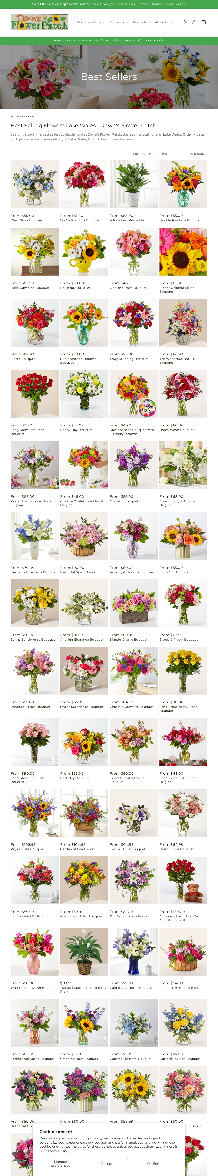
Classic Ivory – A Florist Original (178, 503)
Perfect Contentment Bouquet (127, 780)
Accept (106, 1164)
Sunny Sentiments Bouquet (33, 639)
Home (15, 116)
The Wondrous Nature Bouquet (177, 361)
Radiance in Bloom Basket (180, 988)
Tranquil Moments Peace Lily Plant (83, 989)
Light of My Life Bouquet (31, 916)
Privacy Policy (56, 1151)
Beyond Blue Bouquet (127, 849)
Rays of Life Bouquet (27, 849)
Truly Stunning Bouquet (129, 359)
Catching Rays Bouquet (79, 1059)
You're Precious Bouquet (80, 220)
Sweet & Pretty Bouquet (178, 639)
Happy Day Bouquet (76, 430)
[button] (119, 22)
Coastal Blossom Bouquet (131, 1059)
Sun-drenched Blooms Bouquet (78, 361)
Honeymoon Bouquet (176, 430)
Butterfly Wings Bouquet (179, 1059)
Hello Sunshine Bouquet (30, 288)
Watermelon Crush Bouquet (33, 988)
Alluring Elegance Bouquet (82, 639)
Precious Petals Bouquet (30, 707)
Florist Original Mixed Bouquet (176, 289)
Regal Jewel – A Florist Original (177, 780)
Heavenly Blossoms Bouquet (34, 572)
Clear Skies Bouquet (27, 220)
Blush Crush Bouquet (176, 849)
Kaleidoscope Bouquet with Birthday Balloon (132, 432)
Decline (153, 1164)
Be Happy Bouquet (75, 288)
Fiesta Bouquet (23, 359)
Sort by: (139, 154)
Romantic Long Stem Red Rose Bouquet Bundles (180, 918)
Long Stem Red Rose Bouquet (27, 432)
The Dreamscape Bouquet (131, 916)
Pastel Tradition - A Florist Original (32, 503)
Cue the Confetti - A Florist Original (82, 503)
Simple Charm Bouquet (129, 639)
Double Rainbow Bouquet (180, 220)
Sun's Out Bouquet (174, 572)
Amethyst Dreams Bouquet (132, 572)
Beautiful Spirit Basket (78, 572)
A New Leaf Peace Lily (127, 220)
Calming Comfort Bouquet (131, 988)
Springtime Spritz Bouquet (32, 1059)
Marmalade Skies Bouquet (81, 916)
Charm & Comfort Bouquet (131, 707)
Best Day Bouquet (75, 778)
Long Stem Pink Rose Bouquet (28, 780)
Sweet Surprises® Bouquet (81, 707)
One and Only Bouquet (128, 288)
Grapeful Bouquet (124, 501)
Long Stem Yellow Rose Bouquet (178, 708)
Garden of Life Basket (77, 849)
